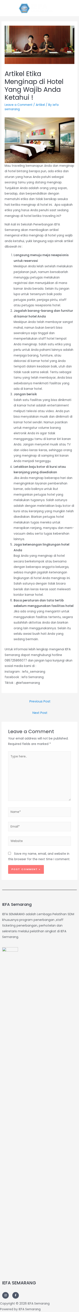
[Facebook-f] (15, 1295)
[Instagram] (5, 1295)
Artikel (40, 105)
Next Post (39, 713)
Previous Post (39, 701)
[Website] (39, 842)
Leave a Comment (18, 105)
